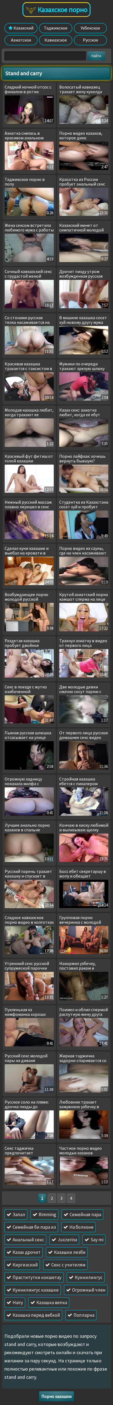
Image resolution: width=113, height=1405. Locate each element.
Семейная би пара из (34, 1227)
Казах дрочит (26, 1252)
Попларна (83, 1315)
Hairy (17, 1303)
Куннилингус (88, 1277)
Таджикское (55, 28)
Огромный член (88, 1290)
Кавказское (55, 40)
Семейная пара (85, 1215)
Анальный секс (28, 1240)
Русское (90, 40)
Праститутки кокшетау (36, 1277)
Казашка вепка (51, 1303)
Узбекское (90, 28)
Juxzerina (67, 1240)
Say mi (96, 1240)
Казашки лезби (69, 1252)
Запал (18, 1215)
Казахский (23, 28)
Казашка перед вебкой (36, 1315)
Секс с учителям (68, 1265)
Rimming (47, 1215)
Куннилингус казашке (35, 1290)
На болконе (81, 1227)
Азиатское (21, 40)
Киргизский (25, 1265)
